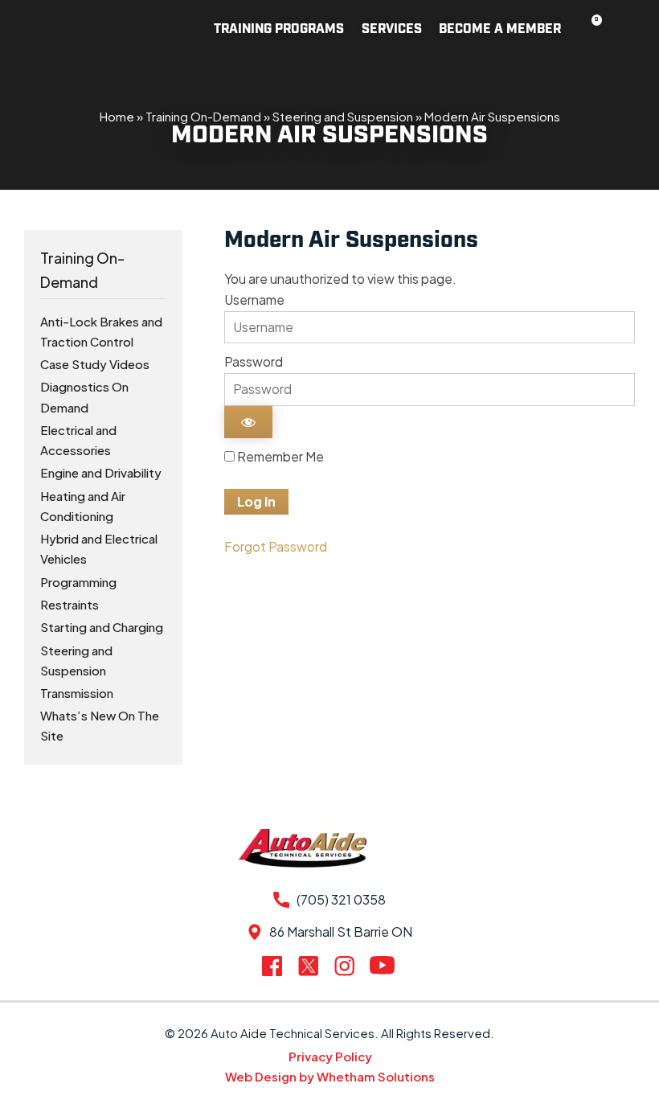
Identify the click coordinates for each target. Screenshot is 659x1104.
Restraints (69, 604)
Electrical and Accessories (78, 440)
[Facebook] (275, 966)
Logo (88, 28)
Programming (78, 581)
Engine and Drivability (101, 472)
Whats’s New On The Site (99, 725)
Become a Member (500, 29)
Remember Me (279, 456)
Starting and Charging (101, 626)
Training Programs (279, 29)
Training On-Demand (203, 116)
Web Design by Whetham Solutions (330, 1076)
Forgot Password (275, 546)
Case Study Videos (94, 363)
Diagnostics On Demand (84, 396)
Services (392, 29)
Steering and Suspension (342, 116)
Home (117, 116)
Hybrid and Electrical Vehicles (99, 548)
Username (254, 299)
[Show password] (248, 422)
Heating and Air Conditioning (82, 505)
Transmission (76, 692)
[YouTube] (384, 966)
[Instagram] (348, 965)
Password (253, 361)
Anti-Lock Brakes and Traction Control (101, 331)
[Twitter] (311, 965)
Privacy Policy (330, 1056)
